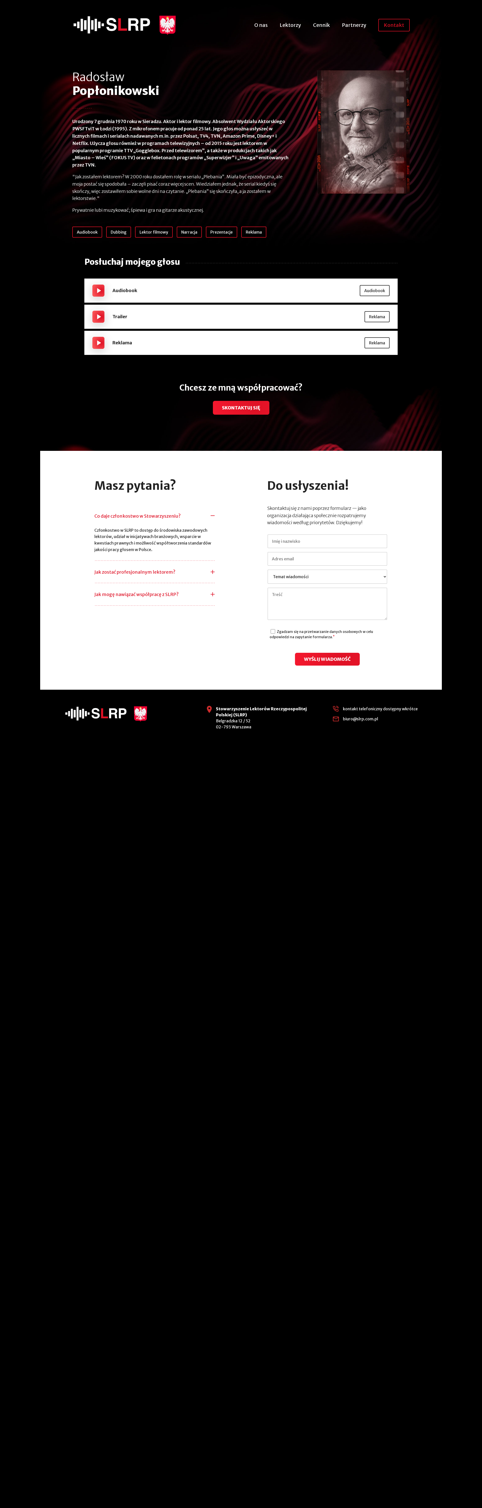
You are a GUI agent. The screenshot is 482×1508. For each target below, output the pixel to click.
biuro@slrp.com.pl (360, 718)
